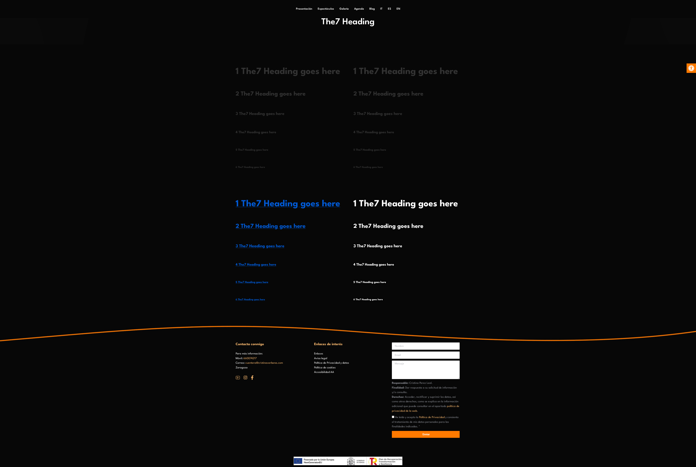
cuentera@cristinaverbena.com (264, 363)
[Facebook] (252, 377)
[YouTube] (238, 377)
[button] (691, 68)
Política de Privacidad (432, 417)
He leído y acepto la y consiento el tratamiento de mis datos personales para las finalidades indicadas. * (425, 422)
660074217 (250, 358)
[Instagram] (245, 377)
